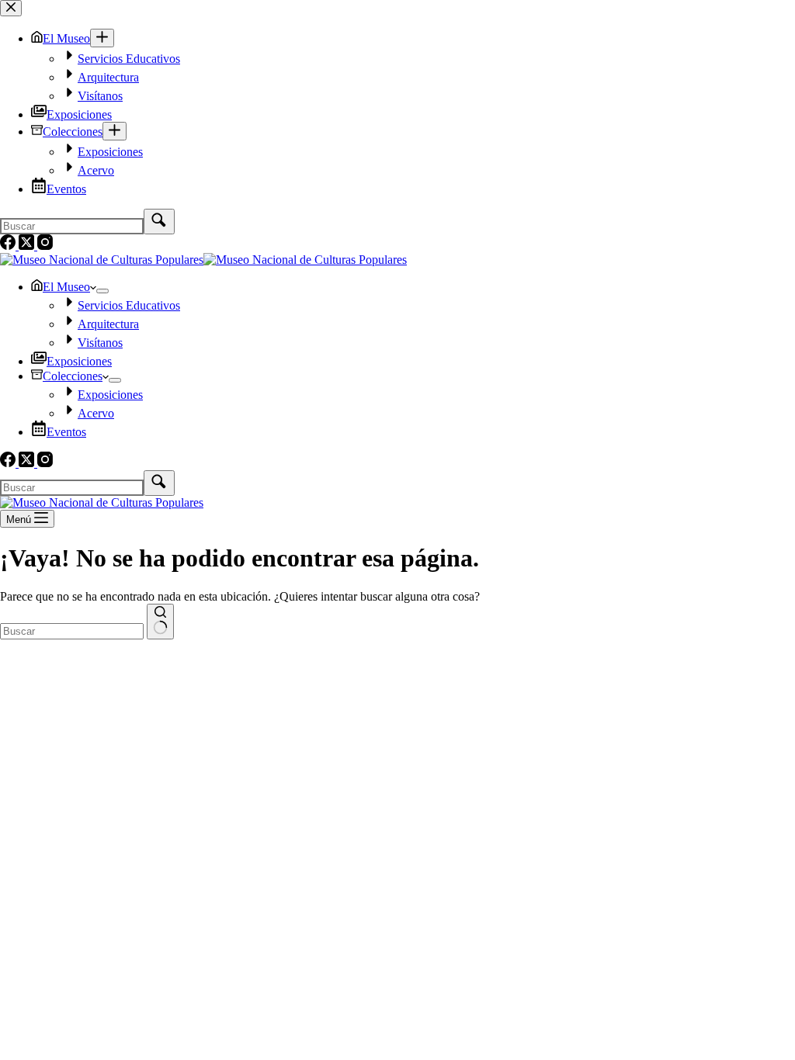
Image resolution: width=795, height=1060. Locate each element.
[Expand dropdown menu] (102, 291)
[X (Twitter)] (28, 462)
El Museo (66, 286)
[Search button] (160, 621)
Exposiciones (79, 361)
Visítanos (100, 342)
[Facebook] (9, 462)
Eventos (66, 431)
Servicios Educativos (129, 305)
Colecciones (72, 376)
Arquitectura (108, 324)
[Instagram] (45, 462)
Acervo (96, 413)
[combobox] (72, 631)
